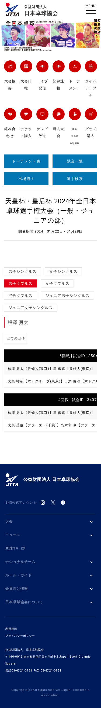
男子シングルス (22, 271)
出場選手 (26, 178)
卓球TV (12, 548)
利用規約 (11, 628)
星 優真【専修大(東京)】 (74, 369)
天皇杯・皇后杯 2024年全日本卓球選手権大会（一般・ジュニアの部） (50, 210)
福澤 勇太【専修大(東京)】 (30, 369)
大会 (9, 521)
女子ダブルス (57, 283)
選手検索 (75, 178)
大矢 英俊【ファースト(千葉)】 (34, 425)
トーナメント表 (26, 161)
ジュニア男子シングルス (67, 295)
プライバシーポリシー (20, 635)
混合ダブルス (20, 295)
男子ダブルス (20, 283)
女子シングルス (63, 271)
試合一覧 (75, 161)
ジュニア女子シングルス (30, 307)
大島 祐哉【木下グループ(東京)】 (36, 381)
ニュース (12, 535)
